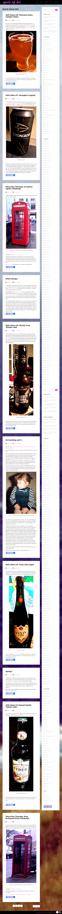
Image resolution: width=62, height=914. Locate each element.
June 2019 (47, 344)
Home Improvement (49, 84)
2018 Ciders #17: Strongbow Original (20, 95)
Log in (45, 793)
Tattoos (46, 112)
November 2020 (48, 304)
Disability (47, 65)
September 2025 (48, 167)
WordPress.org (46, 800)
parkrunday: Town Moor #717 (49, 16)
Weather (46, 126)
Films (46, 74)
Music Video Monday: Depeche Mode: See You (50, 426)
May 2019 (47, 346)
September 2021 (48, 280)
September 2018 (48, 365)
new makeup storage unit (12, 288)
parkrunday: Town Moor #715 (49, 27)
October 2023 (47, 221)
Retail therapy (12, 279)
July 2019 (46, 341)
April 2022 (47, 264)
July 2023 (46, 228)
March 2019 (47, 351)
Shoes (46, 105)
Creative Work (48, 60)
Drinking (46, 67)
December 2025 (48, 160)
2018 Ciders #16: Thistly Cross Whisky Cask (18, 326)
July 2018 (46, 369)
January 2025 (47, 186)
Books (46, 46)
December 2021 (48, 273)
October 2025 (47, 165)
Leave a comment (17, 20)
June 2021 (47, 287)
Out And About (48, 98)
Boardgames (47, 44)
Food (46, 77)
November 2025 (48, 162)
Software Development (49, 110)
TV (45, 119)
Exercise (46, 72)
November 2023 (48, 219)
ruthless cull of (8, 294)
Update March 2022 (9, 264)
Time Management (49, 114)
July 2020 (46, 313)
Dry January (8, 338)
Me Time (47, 91)
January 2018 (47, 384)
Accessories (47, 39)
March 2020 (47, 322)
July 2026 (46, 143)
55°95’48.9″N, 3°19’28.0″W (15, 254)
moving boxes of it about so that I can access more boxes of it (21, 459)
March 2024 (47, 209)
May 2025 (47, 176)
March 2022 (47, 266)
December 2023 (48, 216)
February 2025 (48, 183)
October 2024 (47, 193)
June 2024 (47, 202)
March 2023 (47, 238)
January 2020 (47, 327)
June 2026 (47, 146)
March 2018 (47, 379)
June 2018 (47, 372)
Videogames (47, 124)
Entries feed (46, 795)
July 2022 (46, 256)
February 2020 (48, 325)
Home (41, 2)
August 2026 (47, 141)
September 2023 (48, 224)
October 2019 (47, 334)
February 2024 (48, 212)
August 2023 (47, 226)
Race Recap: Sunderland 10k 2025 (51, 429)
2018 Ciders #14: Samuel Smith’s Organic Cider (18, 706)
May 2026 (47, 148)
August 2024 (47, 198)
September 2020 (48, 308)
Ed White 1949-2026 (52, 419)
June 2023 (47, 231)
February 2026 (48, 155)
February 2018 (48, 381)
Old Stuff (47, 96)
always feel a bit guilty (18, 291)
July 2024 (46, 200)
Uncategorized (48, 122)
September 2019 (48, 337)
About (37, 2)
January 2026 (47, 158)
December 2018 (48, 358)
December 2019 (48, 329)
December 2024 (48, 188)
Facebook (46, 2)
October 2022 (47, 249)
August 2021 (47, 282)
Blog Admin (47, 42)
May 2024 (47, 205)
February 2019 (48, 353)
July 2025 (46, 172)
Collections (47, 58)
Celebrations (47, 51)
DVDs (46, 70)
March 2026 (47, 153)
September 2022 (48, 252)
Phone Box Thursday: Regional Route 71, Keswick (50, 31)
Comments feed (47, 798)
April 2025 (47, 179)
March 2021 (47, 294)
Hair (46, 82)
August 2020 (47, 311)
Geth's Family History (49, 79)
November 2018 (48, 360)
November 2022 (48, 247)
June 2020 (47, 315)
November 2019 (48, 332)
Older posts (36, 906)
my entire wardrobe (15, 294)
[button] (58, 912)
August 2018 (47, 367)
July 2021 (46, 285)
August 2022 (47, 254)
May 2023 (47, 233)
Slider (46, 107)
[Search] (56, 10)
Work (46, 133)
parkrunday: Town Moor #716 (49, 20)
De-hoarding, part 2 (14, 440)
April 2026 (47, 151)
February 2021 (48, 297)
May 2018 (47, 374)
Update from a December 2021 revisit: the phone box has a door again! (18, 894)
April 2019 (47, 348)
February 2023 (48, 240)
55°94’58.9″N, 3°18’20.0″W (15, 888)
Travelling (47, 117)
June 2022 (47, 259)
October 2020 (47, 306)
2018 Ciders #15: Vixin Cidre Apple (20, 564)
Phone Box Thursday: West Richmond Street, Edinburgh (17, 817)
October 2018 (47, 362)
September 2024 (48, 195)
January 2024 (47, 214)
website (16, 654)
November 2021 (48, 275)
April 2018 (47, 377)
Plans (46, 100)
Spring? (9, 671)
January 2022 (47, 271)
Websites (47, 129)
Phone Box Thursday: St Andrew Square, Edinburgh (19, 188)
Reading (46, 103)
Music (46, 93)
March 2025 (47, 181)
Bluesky (51, 2)
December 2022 (48, 245)
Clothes (46, 56)
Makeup (46, 89)
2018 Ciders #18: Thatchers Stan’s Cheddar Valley (19, 16)
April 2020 (47, 320)
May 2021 (47, 289)
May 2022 (47, 261)
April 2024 (47, 207)
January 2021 (47, 299)
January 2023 (47, 242)
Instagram (56, 2)
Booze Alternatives (49, 49)
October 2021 (47, 278)
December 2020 (48, 301)
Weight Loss (47, 131)
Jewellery (47, 86)
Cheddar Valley (29, 27)
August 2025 (47, 169)
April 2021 (47, 292)
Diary (46, 63)
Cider (46, 53)
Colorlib (49, 912)
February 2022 (48, 268)
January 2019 (47, 355)
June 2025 (47, 174)
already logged (26, 26)
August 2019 (47, 339)
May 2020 (47, 318)
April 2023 (47, 235)
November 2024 (48, 191)
